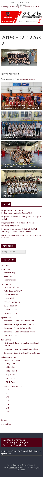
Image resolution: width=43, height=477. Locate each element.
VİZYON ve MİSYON (11, 287)
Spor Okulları (6, 317)
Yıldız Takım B (11, 371)
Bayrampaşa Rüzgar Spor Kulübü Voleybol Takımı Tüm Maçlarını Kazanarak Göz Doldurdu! (22, 193)
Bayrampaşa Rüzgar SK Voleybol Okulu (19, 324)
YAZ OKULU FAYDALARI (13, 291)
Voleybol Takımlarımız (12, 360)
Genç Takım (10, 363)
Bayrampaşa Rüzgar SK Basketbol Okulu (19, 321)
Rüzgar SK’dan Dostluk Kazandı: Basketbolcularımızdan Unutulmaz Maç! (21, 106)
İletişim (4, 420)
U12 (7, 397)
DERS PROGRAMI (10, 306)
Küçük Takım (11, 374)
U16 (7, 412)
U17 (7, 415)
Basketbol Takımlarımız (13, 386)
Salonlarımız (6, 340)
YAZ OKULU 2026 (10, 313)
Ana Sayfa (5, 265)
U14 (7, 404)
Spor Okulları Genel (11, 335)
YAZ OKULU (6, 284)
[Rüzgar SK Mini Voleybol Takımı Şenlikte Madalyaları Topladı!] (21, 113)
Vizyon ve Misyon (10, 272)
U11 (7, 393)
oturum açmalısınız (27, 79)
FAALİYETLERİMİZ (11, 295)
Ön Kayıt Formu (7, 424)
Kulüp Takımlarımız (8, 357)
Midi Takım (10, 378)
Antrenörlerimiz (10, 280)
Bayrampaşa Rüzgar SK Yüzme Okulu (18, 328)
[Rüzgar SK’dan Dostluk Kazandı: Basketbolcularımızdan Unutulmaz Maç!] (21, 83)
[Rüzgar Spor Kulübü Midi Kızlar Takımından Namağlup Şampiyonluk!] (21, 142)
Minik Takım (10, 382)
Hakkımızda (5, 269)
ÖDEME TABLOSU (11, 309)
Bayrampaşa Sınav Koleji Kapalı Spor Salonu (21, 349)
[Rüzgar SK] (3, 28)
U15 (7, 408)
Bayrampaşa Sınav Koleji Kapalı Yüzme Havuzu (22, 353)
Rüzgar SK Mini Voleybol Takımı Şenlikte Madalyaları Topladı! (21, 136)
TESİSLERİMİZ (9, 298)
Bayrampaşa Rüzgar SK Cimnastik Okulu (19, 332)
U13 (7, 400)
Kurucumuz (8, 276)
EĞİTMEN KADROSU (12, 302)
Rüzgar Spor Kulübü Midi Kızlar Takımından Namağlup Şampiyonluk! (19, 165)
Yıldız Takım (10, 367)
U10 (7, 389)
